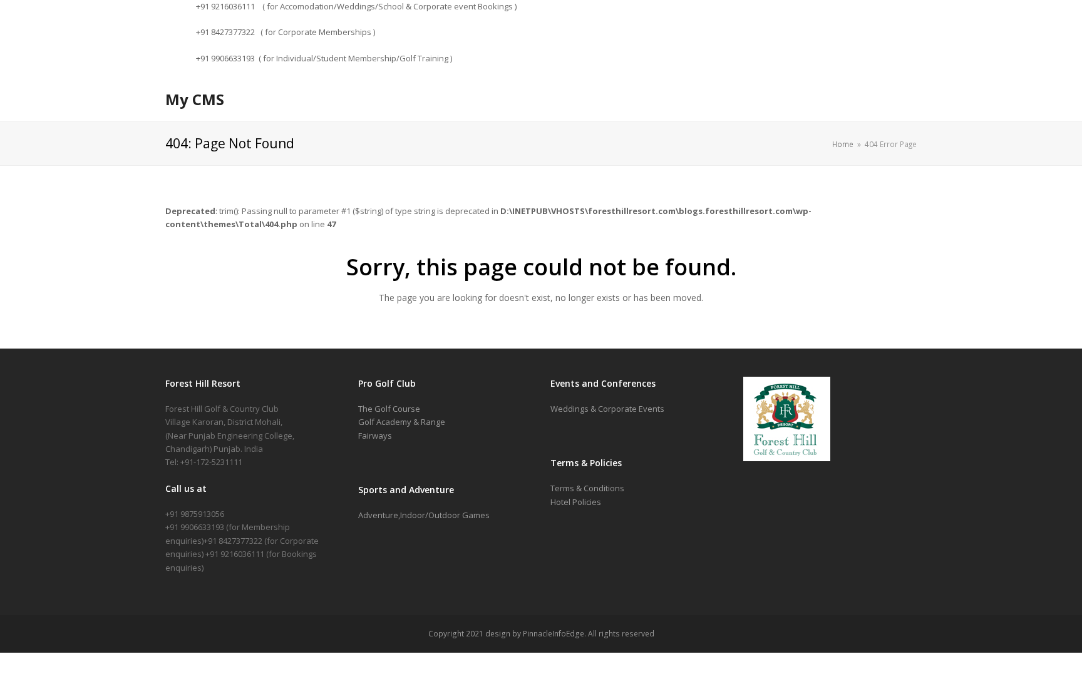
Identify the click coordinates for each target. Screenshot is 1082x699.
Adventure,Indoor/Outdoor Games (424, 515)
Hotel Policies (575, 502)
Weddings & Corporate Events (607, 408)
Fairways (375, 435)
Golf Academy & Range (401, 421)
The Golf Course (389, 408)
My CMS (194, 99)
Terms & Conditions (587, 488)
